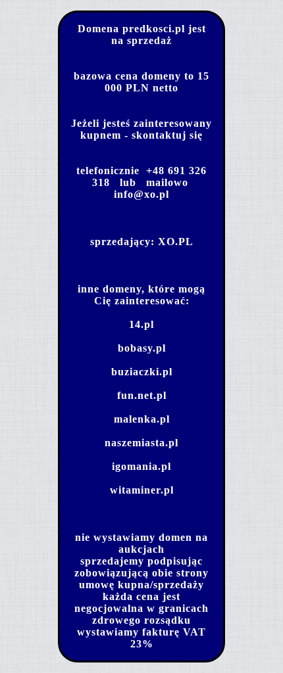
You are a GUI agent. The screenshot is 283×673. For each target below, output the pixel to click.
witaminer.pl (142, 490)
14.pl (141, 324)
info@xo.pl (141, 194)
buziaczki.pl (141, 371)
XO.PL (175, 241)
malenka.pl (142, 419)
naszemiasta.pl (141, 442)
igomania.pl (141, 466)
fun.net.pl (142, 395)
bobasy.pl (142, 348)
